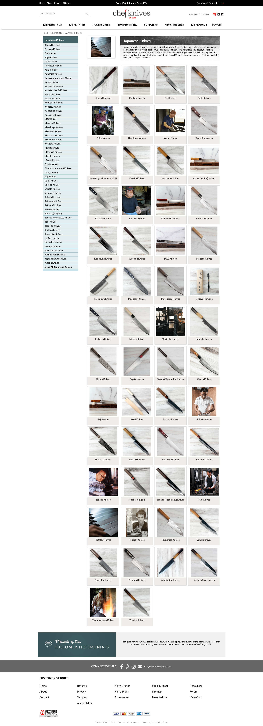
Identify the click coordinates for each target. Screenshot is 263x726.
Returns (57, 3)
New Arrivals (174, 24)
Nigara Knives (52, 160)
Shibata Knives (52, 188)
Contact (44, 697)
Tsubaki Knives (52, 230)
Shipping (66, 3)
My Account (194, 14)
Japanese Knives (54, 40)
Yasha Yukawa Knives (55, 258)
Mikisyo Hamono (53, 139)
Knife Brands (52, 24)
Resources (196, 685)
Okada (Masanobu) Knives (58, 168)
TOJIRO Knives (52, 225)
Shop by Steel (127, 24)
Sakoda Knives (52, 184)
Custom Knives (52, 49)
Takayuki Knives (53, 205)
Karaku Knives (52, 82)
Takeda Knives (52, 209)
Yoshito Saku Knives (55, 254)
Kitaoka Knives (52, 98)
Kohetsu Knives (53, 106)
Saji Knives (50, 176)
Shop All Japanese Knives (58, 266)
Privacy (81, 691)
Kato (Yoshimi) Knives (56, 90)
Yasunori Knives (53, 246)
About (49, 3)
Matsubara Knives (54, 135)
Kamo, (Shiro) (51, 69)
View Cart (196, 697)
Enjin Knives (51, 57)
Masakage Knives (54, 127)
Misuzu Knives (52, 147)
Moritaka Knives (53, 151)
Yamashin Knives (53, 242)
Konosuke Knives (53, 110)
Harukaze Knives (53, 65)
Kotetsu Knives (52, 143)
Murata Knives (52, 156)
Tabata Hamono (53, 197)
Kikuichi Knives (52, 94)
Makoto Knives (52, 123)
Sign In (206, 14)
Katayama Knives (54, 86)
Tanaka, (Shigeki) (53, 213)
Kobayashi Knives (54, 102)
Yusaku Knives (52, 262)
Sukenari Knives (53, 193)
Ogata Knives (52, 164)
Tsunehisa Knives (53, 234)
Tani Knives (50, 221)
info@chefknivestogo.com (157, 666)
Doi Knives (50, 53)
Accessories (101, 24)
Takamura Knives (53, 201)
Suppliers (151, 24)
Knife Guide (199, 24)
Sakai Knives (51, 180)
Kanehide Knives (53, 73)
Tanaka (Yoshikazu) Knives (58, 217)
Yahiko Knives (52, 238)
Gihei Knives (51, 61)
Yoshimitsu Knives (54, 250)
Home (42, 3)
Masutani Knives (53, 131)
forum (217, 24)
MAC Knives (51, 119)
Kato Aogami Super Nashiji (58, 78)
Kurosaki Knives (53, 114)
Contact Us (216, 3)
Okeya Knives (52, 172)
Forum (193, 691)
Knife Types (77, 24)
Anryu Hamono (52, 45)
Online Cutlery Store (159, 722)
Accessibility (84, 703)
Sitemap (157, 691)
